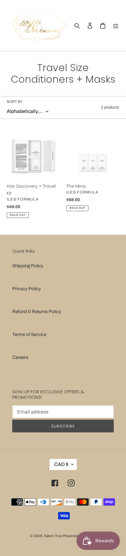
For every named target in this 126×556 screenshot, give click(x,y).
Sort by (15, 101)
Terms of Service (29, 334)
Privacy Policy (26, 288)
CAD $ (61, 464)
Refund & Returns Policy (36, 311)
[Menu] (115, 25)
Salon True (53, 536)
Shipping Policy (27, 265)
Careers (20, 357)
